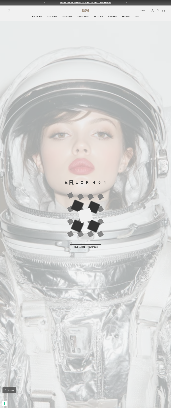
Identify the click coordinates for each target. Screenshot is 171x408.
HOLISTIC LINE (67, 16)
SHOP (137, 16)
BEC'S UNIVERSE (83, 16)
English (142, 10)
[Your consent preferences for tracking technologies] (4, 403)
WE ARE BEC (98, 16)
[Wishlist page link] (9, 10)
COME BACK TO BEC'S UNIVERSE (86, 247)
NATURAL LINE (37, 16)
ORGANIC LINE (52, 16)
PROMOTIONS (112, 16)
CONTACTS (126, 16)
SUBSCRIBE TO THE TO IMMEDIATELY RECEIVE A (85, 3)
